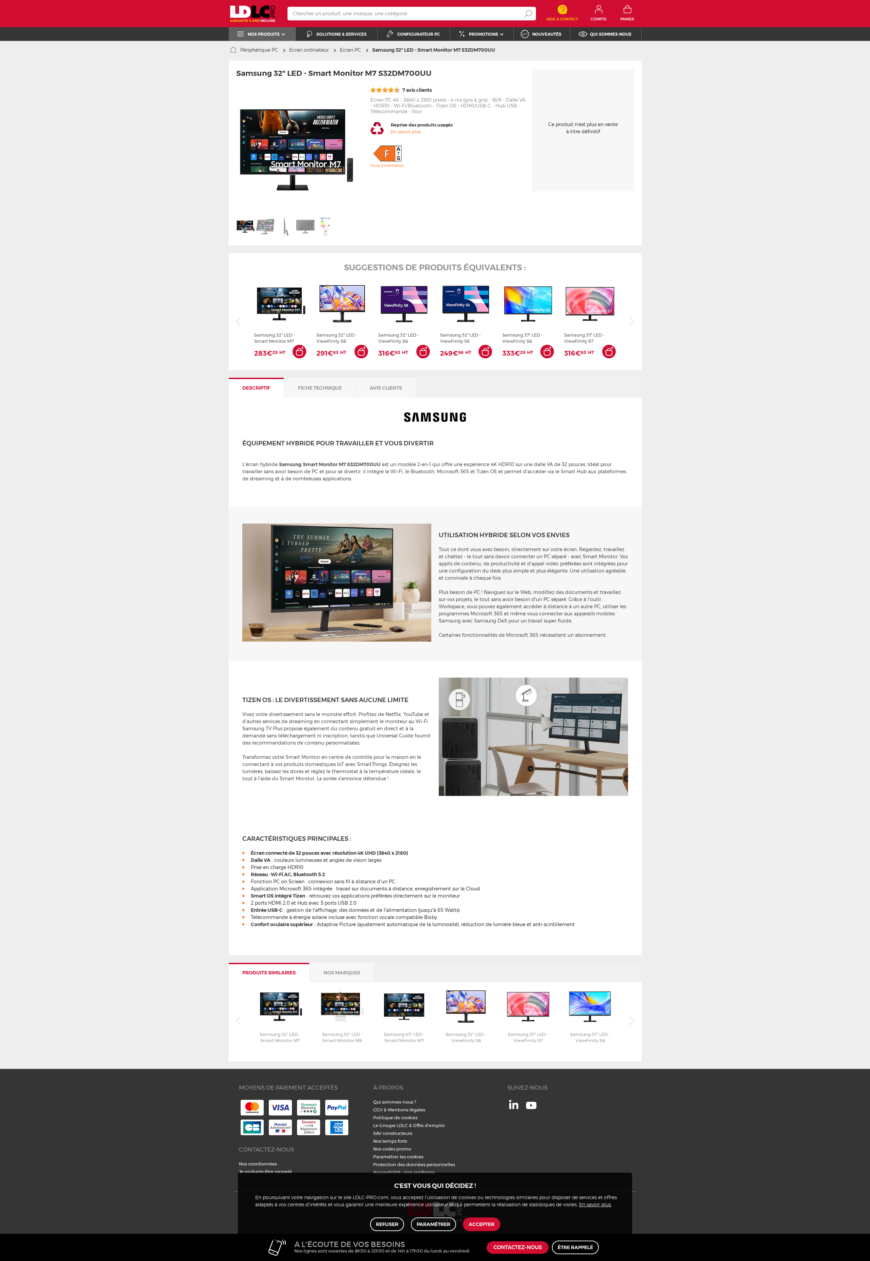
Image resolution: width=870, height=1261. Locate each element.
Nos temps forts (390, 1141)
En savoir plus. (595, 1205)
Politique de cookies (395, 1117)
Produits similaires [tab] (269, 973)
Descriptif (256, 388)
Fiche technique (320, 388)
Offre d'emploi (429, 1125)
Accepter (481, 1224)
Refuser (387, 1224)
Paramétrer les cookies (398, 1156)
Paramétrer (433, 1224)
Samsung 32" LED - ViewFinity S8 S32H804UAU (336, 338)
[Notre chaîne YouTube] (531, 1109)
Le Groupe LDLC (390, 1125)
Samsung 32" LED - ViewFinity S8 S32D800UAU (398, 338)
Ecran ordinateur (309, 50)
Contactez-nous (517, 1247)
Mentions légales (406, 1109)
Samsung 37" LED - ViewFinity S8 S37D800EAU (522, 338)
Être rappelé (575, 1247)
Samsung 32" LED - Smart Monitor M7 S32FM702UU (274, 338)
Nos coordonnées (258, 1163)
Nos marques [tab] (342, 973)
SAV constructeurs (392, 1133)
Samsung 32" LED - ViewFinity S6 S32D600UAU (460, 338)
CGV (378, 1109)
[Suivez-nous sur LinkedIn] (513, 1107)
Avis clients (386, 388)
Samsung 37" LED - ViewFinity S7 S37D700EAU (584, 338)
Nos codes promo (392, 1149)
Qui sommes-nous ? (394, 1102)
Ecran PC (350, 50)
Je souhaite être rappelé (265, 1171)
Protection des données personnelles (414, 1164)
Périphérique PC (259, 50)
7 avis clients (416, 90)
